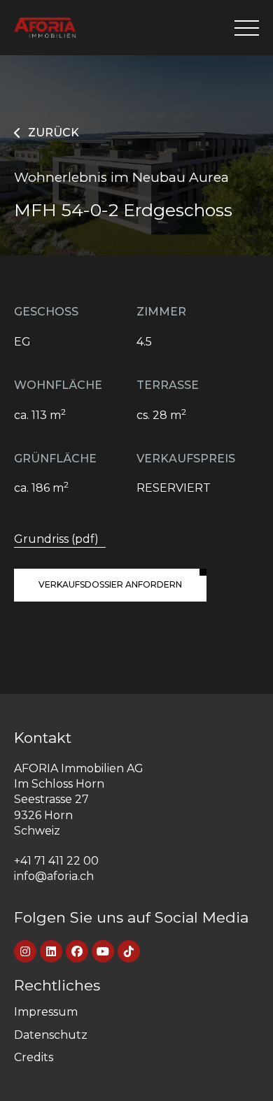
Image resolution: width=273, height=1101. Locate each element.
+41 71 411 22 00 (56, 860)
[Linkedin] (51, 951)
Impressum (46, 1011)
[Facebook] (77, 951)
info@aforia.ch (54, 876)
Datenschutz (51, 1035)
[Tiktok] (129, 951)
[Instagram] (25, 951)
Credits (33, 1057)
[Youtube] (103, 951)
